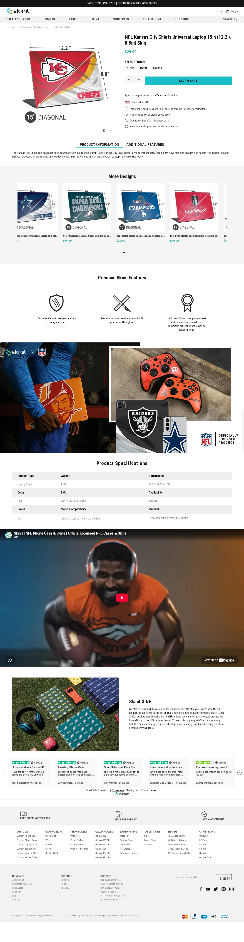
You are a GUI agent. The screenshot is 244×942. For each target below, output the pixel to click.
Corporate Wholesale (22, 884)
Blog (14, 896)
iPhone (202, 849)
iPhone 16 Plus (77, 840)
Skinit (18, 11)
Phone (202, 844)
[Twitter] (216, 889)
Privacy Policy (111, 915)
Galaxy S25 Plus (103, 840)
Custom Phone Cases (27, 836)
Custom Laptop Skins (27, 844)
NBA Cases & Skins (177, 844)
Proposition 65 (95, 915)
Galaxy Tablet (150, 840)
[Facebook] (201, 889)
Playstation (50, 836)
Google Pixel (205, 857)
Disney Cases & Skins (178, 849)
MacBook (124, 836)
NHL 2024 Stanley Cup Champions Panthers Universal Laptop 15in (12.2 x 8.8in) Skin (149, 236)
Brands (172, 831)
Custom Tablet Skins (26, 849)
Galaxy (202, 853)
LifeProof (203, 840)
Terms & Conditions (128, 915)
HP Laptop (125, 849)
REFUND (65, 888)
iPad (146, 836)
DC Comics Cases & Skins (180, 853)
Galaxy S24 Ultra (103, 857)
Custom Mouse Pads (27, 857)
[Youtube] (208, 889)
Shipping (65, 880)
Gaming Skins (54, 831)
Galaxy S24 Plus (103, 853)
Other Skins (207, 831)
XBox (47, 840)
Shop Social (18, 888)
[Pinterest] (223, 889)
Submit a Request (108, 892)
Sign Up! (16, 899)
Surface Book (126, 840)
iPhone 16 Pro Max (79, 849)
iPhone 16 (75, 836)
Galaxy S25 (100, 836)
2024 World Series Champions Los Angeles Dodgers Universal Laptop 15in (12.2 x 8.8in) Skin (95, 236)
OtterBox (203, 836)
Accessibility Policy (77, 915)
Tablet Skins (152, 831)
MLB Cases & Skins (177, 840)
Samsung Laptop (128, 853)
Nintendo (49, 844)
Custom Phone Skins (27, 840)
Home (14, 27)
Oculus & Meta (52, 853)
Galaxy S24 (100, 849)
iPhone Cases (78, 831)
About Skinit (18, 880)
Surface (147, 844)
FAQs (63, 884)
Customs (22, 831)
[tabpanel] (149, 217)
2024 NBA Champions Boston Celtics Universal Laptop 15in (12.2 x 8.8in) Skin (202, 236)
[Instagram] (231, 889)
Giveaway (16, 892)
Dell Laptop (125, 844)
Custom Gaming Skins (27, 853)
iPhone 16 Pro (77, 844)
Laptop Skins (128, 831)
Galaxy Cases (104, 831)
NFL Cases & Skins (176, 836)
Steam (48, 849)
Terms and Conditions (167, 95)
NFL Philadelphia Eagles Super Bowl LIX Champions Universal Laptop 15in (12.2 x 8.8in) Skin (42, 236)
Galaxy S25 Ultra (103, 844)
